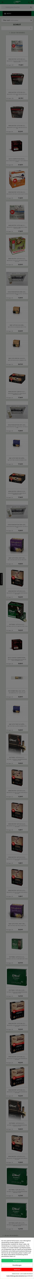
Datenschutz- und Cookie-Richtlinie (22, 1273)
